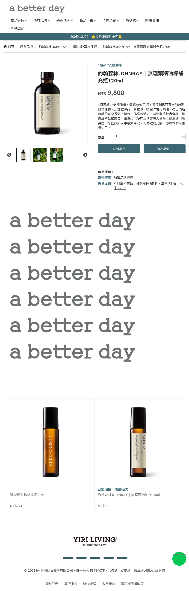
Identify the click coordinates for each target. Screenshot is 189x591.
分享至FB (101, 164)
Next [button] (85, 155)
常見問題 (17, 28)
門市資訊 (152, 20)
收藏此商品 (117, 164)
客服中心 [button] (70, 583)
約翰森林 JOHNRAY (53, 46)
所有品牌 (26, 46)
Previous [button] (9, 155)
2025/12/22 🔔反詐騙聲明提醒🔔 (94, 36)
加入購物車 (165, 148)
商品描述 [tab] (13, 199)
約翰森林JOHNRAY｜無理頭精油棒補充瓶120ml (137, 46)
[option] (47, 103)
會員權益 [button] (108, 583)
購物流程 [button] (89, 583)
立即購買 (118, 148)
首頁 (11, 46)
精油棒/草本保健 (85, 46)
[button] (175, 8)
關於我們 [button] (51, 583)
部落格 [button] (131, 20)
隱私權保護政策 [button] (132, 583)
